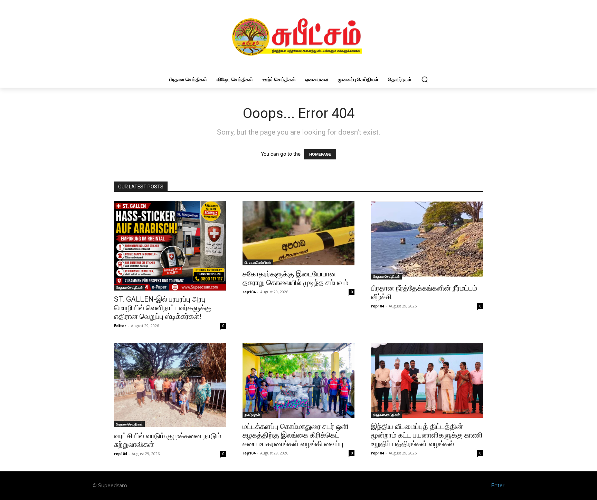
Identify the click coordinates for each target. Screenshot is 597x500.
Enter (497, 485)
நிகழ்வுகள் (252, 414)
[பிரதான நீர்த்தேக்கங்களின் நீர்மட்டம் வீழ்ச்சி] (427, 240)
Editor (120, 325)
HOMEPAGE (320, 154)
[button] (424, 79)
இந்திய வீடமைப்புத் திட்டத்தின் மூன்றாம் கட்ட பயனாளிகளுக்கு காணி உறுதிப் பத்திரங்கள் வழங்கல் (427, 435)
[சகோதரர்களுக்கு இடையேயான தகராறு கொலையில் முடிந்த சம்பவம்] (298, 233)
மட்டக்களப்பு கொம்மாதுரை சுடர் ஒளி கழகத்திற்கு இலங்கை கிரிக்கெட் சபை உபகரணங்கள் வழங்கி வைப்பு (296, 435)
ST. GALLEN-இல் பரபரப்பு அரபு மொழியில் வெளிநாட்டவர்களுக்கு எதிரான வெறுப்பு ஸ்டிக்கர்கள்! (162, 308)
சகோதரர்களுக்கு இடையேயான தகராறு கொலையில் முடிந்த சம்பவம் (295, 278)
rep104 (249, 291)
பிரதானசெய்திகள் (129, 287)
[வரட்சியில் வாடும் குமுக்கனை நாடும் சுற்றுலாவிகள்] (170, 385)
